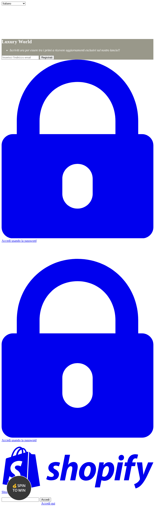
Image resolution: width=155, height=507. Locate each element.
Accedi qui (48, 503)
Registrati (46, 57)
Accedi (45, 499)
